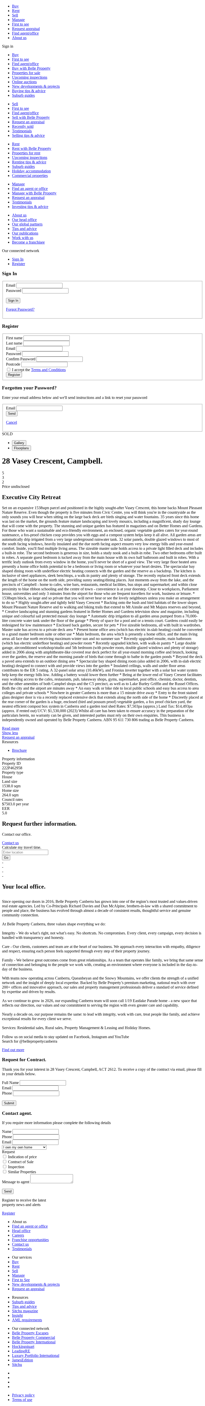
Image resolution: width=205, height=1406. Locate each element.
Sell (15, 15)
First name (14, 338)
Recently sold (23, 126)
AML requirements (27, 1320)
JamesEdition (22, 1360)
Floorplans (21, 448)
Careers (18, 1235)
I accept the (39, 370)
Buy (15, 6)
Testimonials (22, 131)
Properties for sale (26, 73)
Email (10, 285)
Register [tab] (18, 264)
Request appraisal (26, 29)
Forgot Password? (20, 309)
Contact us (10, 843)
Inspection (16, 1167)
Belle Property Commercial (33, 1337)
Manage (18, 20)
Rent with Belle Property (31, 148)
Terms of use (22, 1399)
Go (6, 857)
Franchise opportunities (30, 1240)
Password (13, 290)
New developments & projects (36, 86)
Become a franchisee (28, 242)
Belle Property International (34, 1342)
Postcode (13, 364)
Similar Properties (22, 1172)
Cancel (11, 422)
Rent (16, 11)
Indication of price (22, 1157)
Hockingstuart (23, 1346)
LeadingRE (21, 1351)
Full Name (10, 1082)
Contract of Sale (21, 1162)
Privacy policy (23, 1395)
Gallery (19, 443)
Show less (10, 733)
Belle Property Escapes (30, 1333)
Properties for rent (26, 153)
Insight (17, 1315)
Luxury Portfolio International (35, 1355)
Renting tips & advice (29, 162)
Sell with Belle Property (31, 117)
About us (19, 38)
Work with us (22, 238)
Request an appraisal (28, 122)
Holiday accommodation (31, 171)
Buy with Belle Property (31, 68)
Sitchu (17, 1364)
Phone (7, 1093)
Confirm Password (21, 359)
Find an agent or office (30, 188)
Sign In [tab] (18, 259)
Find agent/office (25, 33)
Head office (21, 1231)
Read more (10, 728)
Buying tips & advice (29, 91)
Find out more (13, 1050)
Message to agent (15, 1182)
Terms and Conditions (48, 370)
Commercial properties (30, 175)
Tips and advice (24, 229)
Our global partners (27, 224)
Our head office (24, 220)
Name (7, 1131)
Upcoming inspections (29, 77)
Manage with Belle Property (34, 193)
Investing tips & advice (30, 206)
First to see (20, 24)
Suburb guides (23, 95)
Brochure (19, 750)
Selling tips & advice (28, 135)
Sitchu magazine (25, 1311)
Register (8, 1213)
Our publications (25, 233)
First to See (21, 1280)
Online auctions (24, 82)
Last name (14, 343)
